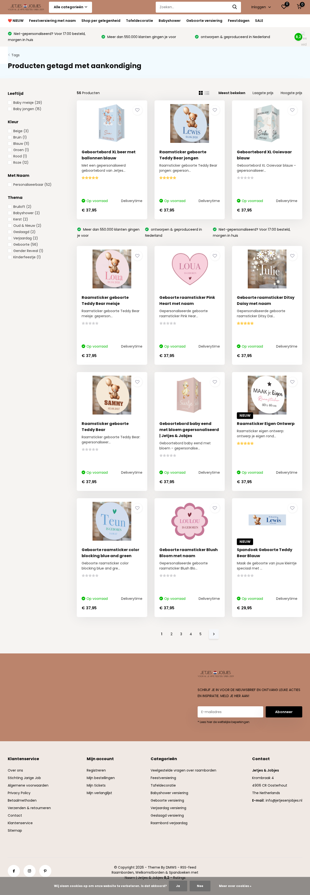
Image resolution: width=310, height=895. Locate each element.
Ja (178, 886)
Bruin (20, 137)
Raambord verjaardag (169, 823)
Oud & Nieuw (27, 225)
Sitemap (15, 830)
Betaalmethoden (22, 800)
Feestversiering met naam (52, 20)
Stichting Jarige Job (24, 777)
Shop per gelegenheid (100, 20)
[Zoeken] (235, 7)
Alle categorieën (68, 7)
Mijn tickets (96, 785)
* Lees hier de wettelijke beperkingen (223, 722)
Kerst (20, 219)
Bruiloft (22, 206)
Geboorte (25, 244)
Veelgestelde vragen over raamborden (183, 770)
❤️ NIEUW (15, 20)
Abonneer (284, 711)
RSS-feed (188, 867)
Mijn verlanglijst (99, 792)
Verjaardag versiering (168, 808)
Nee (200, 886)
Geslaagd (24, 231)
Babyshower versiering (169, 792)
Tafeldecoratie (139, 20)
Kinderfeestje (27, 257)
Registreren (96, 770)
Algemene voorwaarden (28, 785)
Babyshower (170, 20)
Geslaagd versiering (167, 815)
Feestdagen (238, 20)
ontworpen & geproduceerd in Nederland (235, 36)
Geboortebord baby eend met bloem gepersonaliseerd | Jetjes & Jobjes (189, 430)
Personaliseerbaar (32, 184)
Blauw (21, 143)
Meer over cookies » (235, 886)
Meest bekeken (231, 92)
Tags (15, 55)
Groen (21, 149)
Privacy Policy (19, 792)
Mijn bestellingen (101, 777)
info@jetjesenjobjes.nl (284, 800)
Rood (20, 156)
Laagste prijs (263, 92)
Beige (21, 131)
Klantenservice (20, 823)
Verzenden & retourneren (29, 808)
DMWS (171, 867)
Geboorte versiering (204, 20)
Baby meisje (27, 102)
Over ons (15, 770)
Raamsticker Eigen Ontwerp (265, 423)
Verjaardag (25, 238)
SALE (259, 20)
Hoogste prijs (291, 92)
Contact (15, 815)
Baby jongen (27, 108)
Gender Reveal (28, 250)
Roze (21, 162)
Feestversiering (163, 777)
